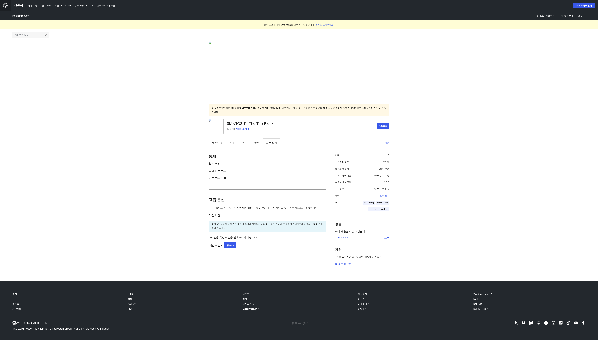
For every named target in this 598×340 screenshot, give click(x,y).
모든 (386, 237)
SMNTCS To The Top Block (250, 123)
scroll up (384, 209)
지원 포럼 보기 (343, 264)
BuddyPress (481, 308)
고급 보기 (271, 142)
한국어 (45, 323)
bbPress (479, 303)
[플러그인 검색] (45, 35)
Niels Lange (242, 128)
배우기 (246, 294)
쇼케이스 (132, 294)
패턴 (130, 308)
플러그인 (132, 303)
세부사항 (217, 142)
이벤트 (361, 299)
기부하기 (364, 303)
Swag (362, 308)
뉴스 (14, 299)
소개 (14, 294)
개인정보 (16, 308)
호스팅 (15, 303)
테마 (130, 299)
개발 (256, 142)
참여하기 (362, 294)
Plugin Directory (20, 15)
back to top (369, 203)
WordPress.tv (251, 308)
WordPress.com (482, 294)
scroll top (373, 209)
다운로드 (383, 126)
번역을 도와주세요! (324, 24)
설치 (244, 142)
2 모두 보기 (383, 195)
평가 (231, 142)
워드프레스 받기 (584, 5)
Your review (342, 237)
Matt (477, 299)
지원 (386, 142)
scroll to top (382, 203)
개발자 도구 (248, 303)
